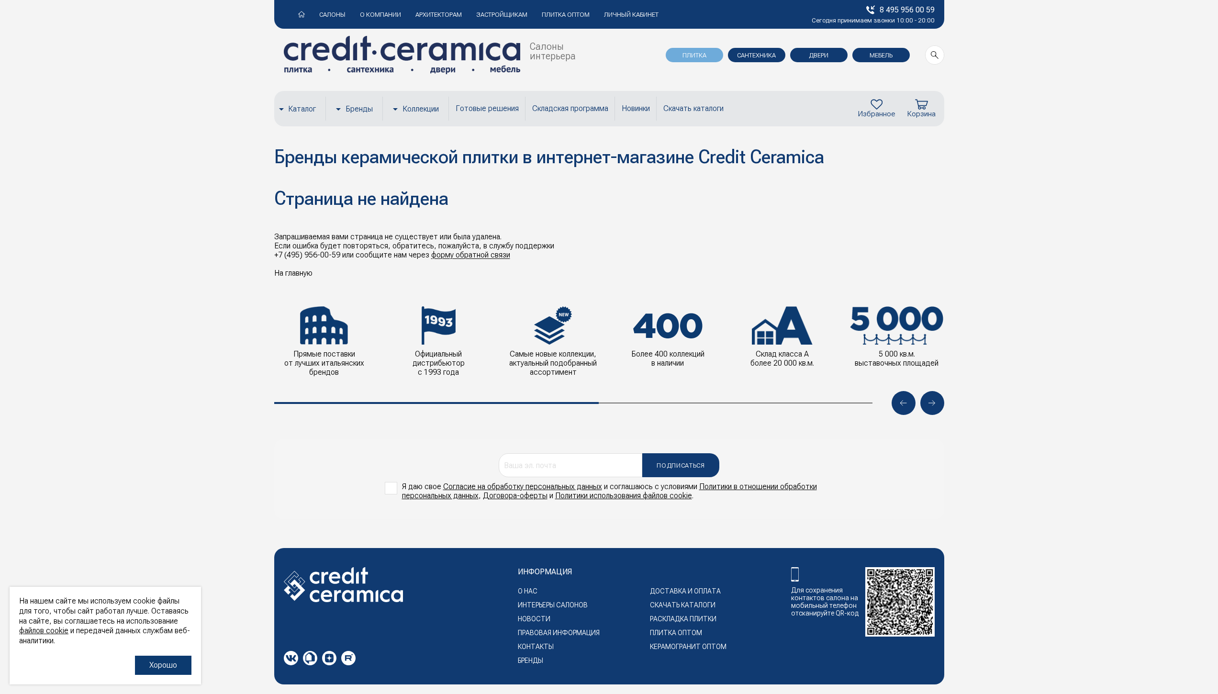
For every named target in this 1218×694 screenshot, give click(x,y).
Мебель (881, 55)
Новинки (636, 108)
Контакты (536, 646)
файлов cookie (43, 630)
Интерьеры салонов (553, 605)
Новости (534, 619)
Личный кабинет (631, 14)
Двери (818, 55)
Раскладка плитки (683, 619)
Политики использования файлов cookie (623, 495)
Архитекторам (438, 14)
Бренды (359, 108)
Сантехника (756, 55)
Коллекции (420, 108)
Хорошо (163, 665)
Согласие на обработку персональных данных (522, 486)
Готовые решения (487, 108)
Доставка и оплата (685, 591)
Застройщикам (501, 14)
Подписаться (680, 465)
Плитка (694, 55)
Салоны (332, 14)
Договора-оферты (515, 495)
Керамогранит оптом (688, 646)
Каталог (302, 108)
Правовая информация (559, 633)
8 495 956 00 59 (907, 9)
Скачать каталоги (693, 108)
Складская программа (570, 108)
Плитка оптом (566, 14)
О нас (527, 591)
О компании (380, 14)
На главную (293, 273)
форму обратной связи (470, 254)
